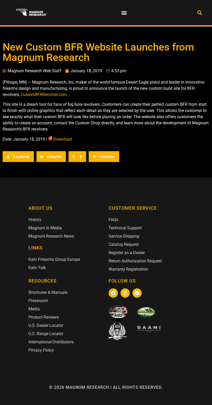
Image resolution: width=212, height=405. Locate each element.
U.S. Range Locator (45, 333)
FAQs (113, 219)
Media (34, 308)
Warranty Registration (128, 269)
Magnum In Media (45, 227)
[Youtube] (137, 293)
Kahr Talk (37, 267)
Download (62, 139)
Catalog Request (124, 244)
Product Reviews (43, 317)
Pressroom (38, 300)
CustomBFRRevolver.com (44, 94)
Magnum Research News (51, 236)
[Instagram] (125, 293)
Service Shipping (124, 236)
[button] (124, 12)
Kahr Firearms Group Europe (54, 259)
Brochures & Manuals (47, 292)
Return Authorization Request (135, 260)
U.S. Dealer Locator (45, 325)
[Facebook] (113, 293)
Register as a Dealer (127, 252)
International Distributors (51, 341)
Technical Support (125, 227)
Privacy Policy (41, 350)
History (34, 219)
